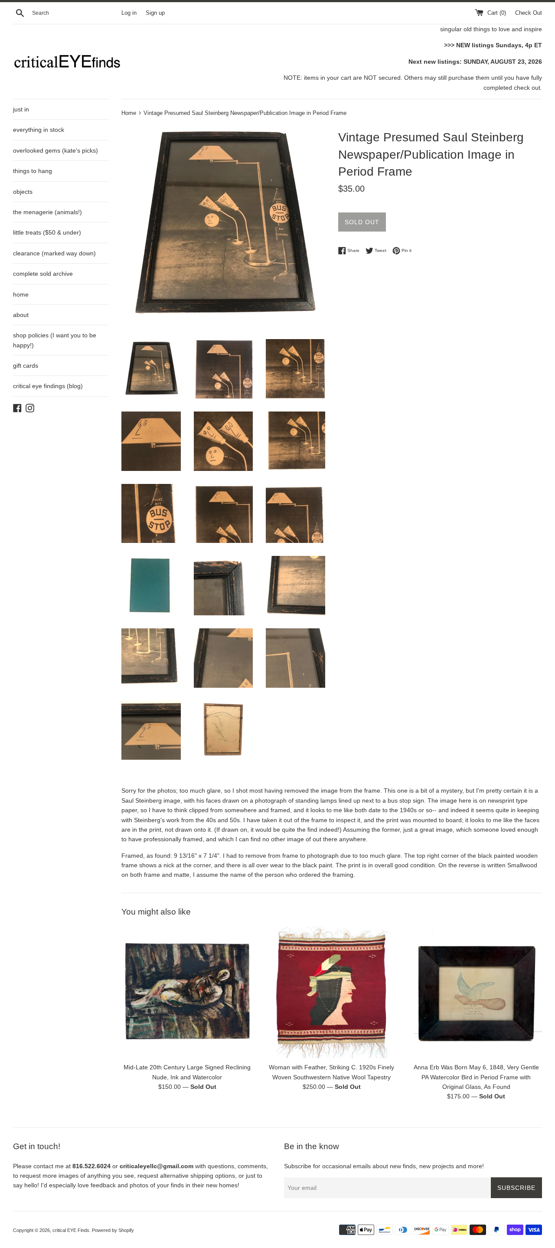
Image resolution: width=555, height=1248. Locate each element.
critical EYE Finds (70, 1230)
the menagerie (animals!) (47, 212)
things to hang (32, 170)
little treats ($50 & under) (47, 232)
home (21, 294)
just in (21, 109)
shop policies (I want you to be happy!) (54, 340)
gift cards (25, 365)
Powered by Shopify (113, 1230)
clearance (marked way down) (54, 253)
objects (23, 191)
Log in (129, 13)
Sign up (155, 13)
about (21, 314)
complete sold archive (43, 273)
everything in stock (38, 129)
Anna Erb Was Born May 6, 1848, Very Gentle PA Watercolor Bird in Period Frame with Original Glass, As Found (476, 1077)
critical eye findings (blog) (48, 385)
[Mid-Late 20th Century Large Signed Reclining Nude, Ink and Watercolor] (187, 992)
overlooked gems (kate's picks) (55, 150)
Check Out (528, 13)
